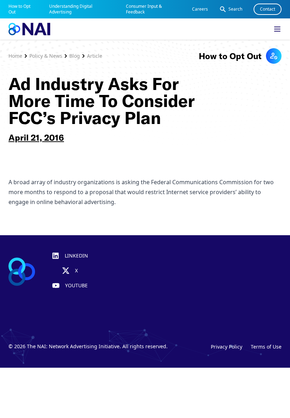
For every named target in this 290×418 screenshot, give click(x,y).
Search (235, 9)
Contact (267, 9)
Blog (74, 55)
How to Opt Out (19, 9)
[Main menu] (277, 29)
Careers (200, 9)
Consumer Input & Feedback (144, 9)
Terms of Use (266, 346)
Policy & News (45, 55)
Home (15, 55)
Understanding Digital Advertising (70, 9)
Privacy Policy (226, 346)
